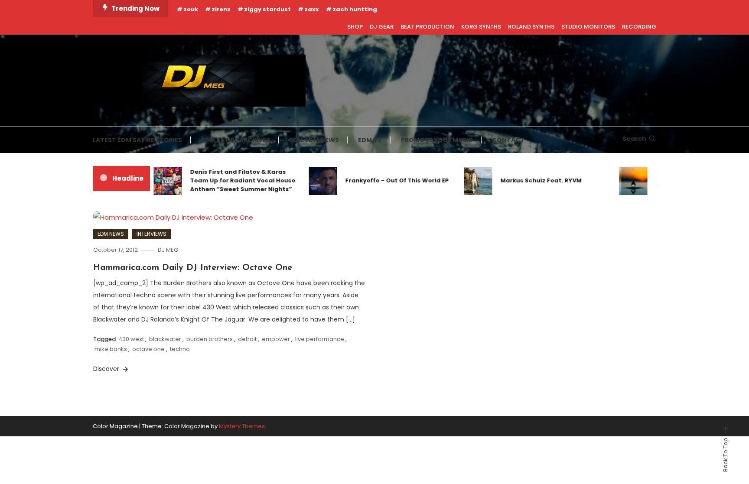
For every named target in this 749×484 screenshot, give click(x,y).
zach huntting (354, 9)
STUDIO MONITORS (588, 27)
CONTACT (508, 140)
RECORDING (639, 27)
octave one (148, 349)
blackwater (165, 339)
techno (180, 349)
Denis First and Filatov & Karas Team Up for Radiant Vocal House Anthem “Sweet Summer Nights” (234, 180)
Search (634, 138)
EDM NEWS (111, 233)
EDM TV (370, 140)
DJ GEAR (382, 27)
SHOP (355, 27)
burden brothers (209, 339)
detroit (247, 339)
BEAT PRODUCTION (427, 27)
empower (276, 339)
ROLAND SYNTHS (531, 27)
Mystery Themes (242, 426)
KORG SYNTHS (481, 27)
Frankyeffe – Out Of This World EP (389, 180)
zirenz (221, 9)
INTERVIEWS (151, 233)
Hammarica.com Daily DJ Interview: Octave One (192, 267)
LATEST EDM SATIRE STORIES (137, 140)
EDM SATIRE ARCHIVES (235, 140)
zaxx (311, 9)
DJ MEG (168, 250)
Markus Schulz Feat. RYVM (532, 180)
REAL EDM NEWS (314, 140)
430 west (131, 339)
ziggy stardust (267, 9)
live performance (319, 339)
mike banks (110, 349)
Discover (107, 368)
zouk (190, 9)
